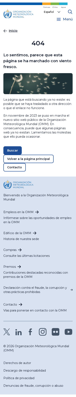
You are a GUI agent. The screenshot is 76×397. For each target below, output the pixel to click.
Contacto (14, 167)
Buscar (12, 150)
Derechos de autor (17, 363)
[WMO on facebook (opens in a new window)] (30, 331)
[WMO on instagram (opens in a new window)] (43, 332)
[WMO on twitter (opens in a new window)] (6, 331)
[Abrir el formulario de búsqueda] (70, 11)
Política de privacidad (18, 378)
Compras (9, 250)
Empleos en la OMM (18, 212)
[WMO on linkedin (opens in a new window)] (18, 331)
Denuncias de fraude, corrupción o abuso (33, 386)
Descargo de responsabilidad (24, 370)
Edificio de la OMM (17, 233)
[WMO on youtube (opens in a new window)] (68, 332)
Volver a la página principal (28, 159)
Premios (9, 267)
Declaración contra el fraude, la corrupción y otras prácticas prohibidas (35, 290)
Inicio (13, 31)
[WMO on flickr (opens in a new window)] (56, 332)
